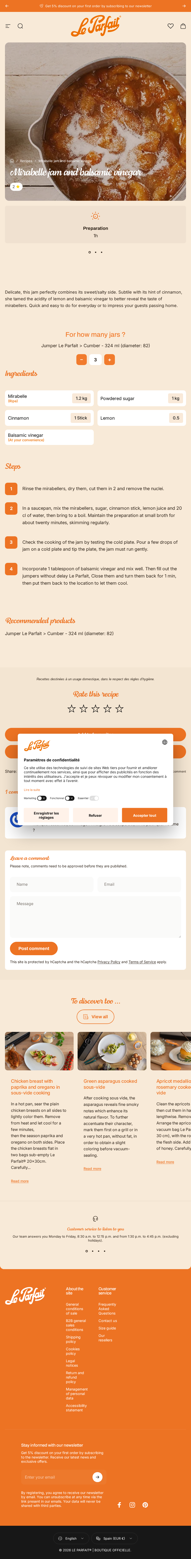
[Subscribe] (97, 1477)
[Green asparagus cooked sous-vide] (112, 1051)
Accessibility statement (76, 1407)
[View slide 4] (104, 1251)
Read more (20, 1181)
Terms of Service (142, 962)
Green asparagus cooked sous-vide (110, 1084)
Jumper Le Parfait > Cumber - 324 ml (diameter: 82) (95, 345)
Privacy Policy (108, 962)
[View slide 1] (90, 252)
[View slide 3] (101, 252)
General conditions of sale (74, 1308)
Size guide (107, 1328)
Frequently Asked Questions (107, 1308)
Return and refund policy (75, 1377)
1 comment (178, 771)
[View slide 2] (95, 252)
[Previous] (6, 6)
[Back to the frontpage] (12, 161)
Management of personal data (77, 1393)
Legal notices (72, 1363)
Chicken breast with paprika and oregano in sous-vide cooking (35, 1087)
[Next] (184, 6)
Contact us (107, 1321)
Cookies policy (73, 1351)
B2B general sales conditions (76, 1325)
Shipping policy (73, 1339)
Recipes (26, 161)
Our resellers (105, 1337)
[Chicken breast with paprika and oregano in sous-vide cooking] (39, 1051)
